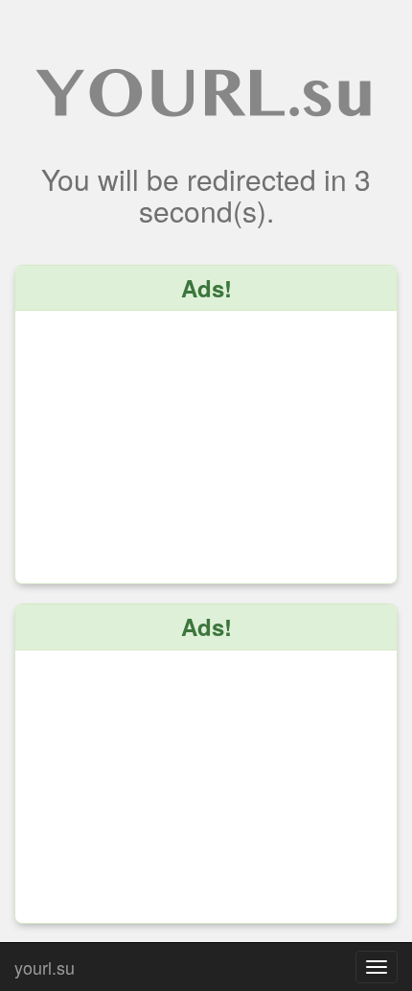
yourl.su (44, 963)
